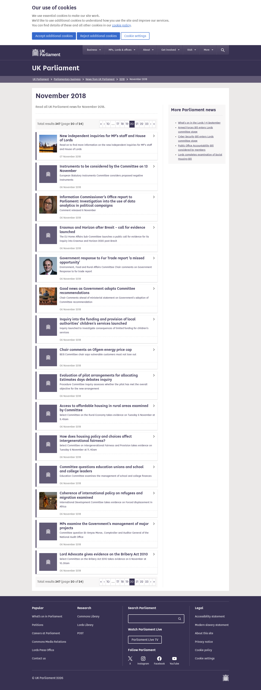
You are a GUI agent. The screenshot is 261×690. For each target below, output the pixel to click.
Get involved (168, 49)
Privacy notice (204, 641)
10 (108, 124)
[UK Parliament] (46, 52)
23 (146, 124)
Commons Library (88, 616)
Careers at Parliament (46, 633)
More (207, 49)
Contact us (39, 658)
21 (137, 124)
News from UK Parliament (100, 79)
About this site (204, 633)
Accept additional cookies (54, 36)
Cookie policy (203, 650)
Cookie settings (135, 36)
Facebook (159, 663)
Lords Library (85, 625)
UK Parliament (55, 68)
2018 (122, 79)
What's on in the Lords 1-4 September (199, 122)
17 (117, 124)
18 (122, 124)
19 (127, 124)
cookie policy (121, 25)
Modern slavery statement (212, 625)
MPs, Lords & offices (120, 49)
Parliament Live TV (145, 640)
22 (141, 124)
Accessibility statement (210, 616)
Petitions (37, 625)
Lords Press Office (43, 650)
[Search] (223, 50)
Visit (189, 49)
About (146, 49)
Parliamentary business (67, 79)
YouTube (174, 663)
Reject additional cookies (98, 36)
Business (92, 49)
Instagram (143, 663)
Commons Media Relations (49, 641)
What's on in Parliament (47, 616)
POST (80, 633)
